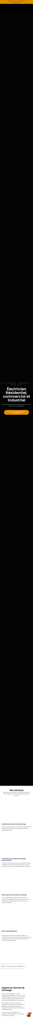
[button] (30, 7)
